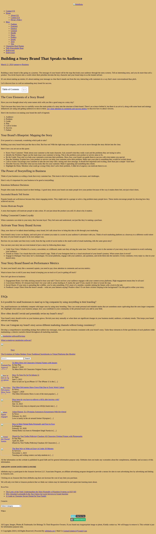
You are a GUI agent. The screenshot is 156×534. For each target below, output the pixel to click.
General (14, 31)
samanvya (17, 64)
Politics (13, 37)
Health (13, 33)
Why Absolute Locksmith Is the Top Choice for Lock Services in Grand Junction (37, 494)
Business (25, 64)
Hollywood (10, 53)
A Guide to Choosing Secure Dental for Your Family (26, 496)
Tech (13, 42)
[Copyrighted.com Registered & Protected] (78, 520)
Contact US (10, 11)
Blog (8, 22)
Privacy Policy (16, 20)
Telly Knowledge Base (15, 48)
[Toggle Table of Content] (23, 90)
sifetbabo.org (50, 531)
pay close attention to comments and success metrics (67, 109)
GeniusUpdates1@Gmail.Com (75, 531)
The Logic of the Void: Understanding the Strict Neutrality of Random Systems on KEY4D (41, 492)
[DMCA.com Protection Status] (78, 517)
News (13, 35)
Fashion (14, 24)
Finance (14, 28)
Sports (13, 39)
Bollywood (10, 50)
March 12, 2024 (7, 64)
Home (8, 13)
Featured (14, 26)
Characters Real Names (15, 46)
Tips (12, 44)
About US (15, 15)
